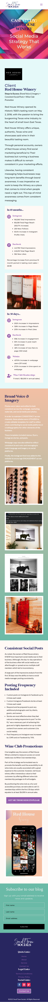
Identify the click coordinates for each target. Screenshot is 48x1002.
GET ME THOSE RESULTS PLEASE (24, 800)
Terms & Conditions (24, 974)
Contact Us (24, 966)
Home (24, 956)
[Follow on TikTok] (29, 985)
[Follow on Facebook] (19, 985)
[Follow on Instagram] (24, 985)
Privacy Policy (24, 977)
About (24, 960)
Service (24, 963)
